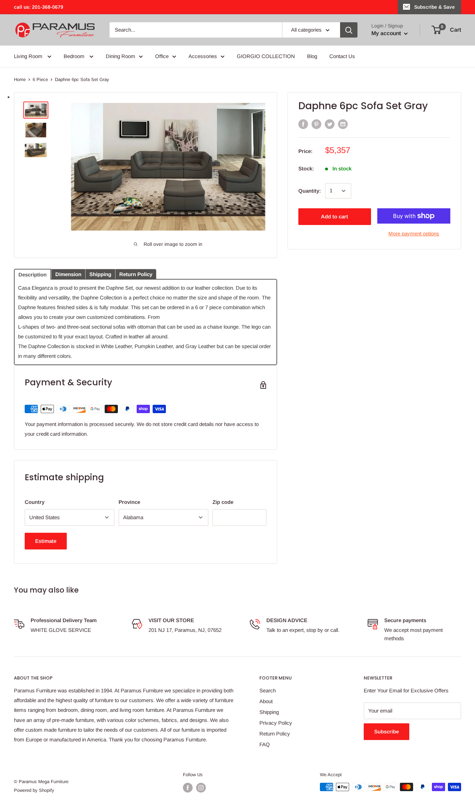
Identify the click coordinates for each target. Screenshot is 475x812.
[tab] (32, 273)
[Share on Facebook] (303, 124)
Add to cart (334, 216)
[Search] (348, 30)
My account (386, 33)
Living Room (29, 56)
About (266, 701)
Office (162, 56)
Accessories (202, 56)
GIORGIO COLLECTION (266, 56)
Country (35, 502)
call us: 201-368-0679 (38, 7)
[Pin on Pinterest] (316, 124)
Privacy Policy (275, 723)
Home (20, 79)
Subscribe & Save (434, 7)
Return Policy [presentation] (135, 274)
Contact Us (342, 56)
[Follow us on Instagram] (201, 788)
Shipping (269, 712)
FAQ (264, 744)
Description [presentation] (32, 275)
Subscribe (386, 731)
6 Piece (40, 79)
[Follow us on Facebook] (188, 788)
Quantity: (309, 191)
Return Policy (274, 734)
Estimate (45, 541)
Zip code (222, 502)
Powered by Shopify (34, 790)
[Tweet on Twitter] (330, 124)
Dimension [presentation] (68, 274)
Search (267, 690)
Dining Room (120, 56)
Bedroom (75, 56)
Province (129, 502)
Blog (312, 56)
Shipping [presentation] (100, 274)
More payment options (413, 233)
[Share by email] (343, 124)
